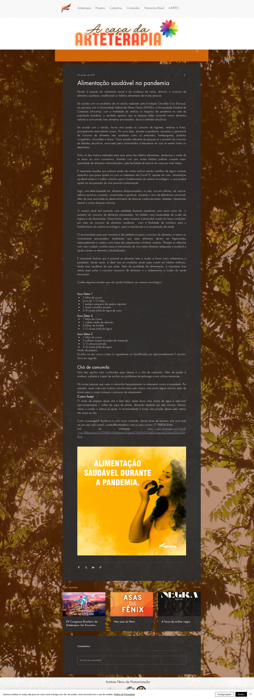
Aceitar (241, 694)
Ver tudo (197, 586)
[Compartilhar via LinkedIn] (93, 567)
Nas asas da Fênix (124, 621)
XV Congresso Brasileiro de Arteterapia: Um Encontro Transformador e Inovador (81, 623)
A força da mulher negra (176, 621)
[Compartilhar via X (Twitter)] (86, 567)
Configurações (224, 694)
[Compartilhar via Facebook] (78, 567)
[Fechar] (250, 694)
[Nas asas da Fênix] (131, 604)
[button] (84, 8)
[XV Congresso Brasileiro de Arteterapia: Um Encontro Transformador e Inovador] (84, 604)
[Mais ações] (184, 75)
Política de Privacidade (124, 694)
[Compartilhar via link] (100, 567)
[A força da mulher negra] (179, 604)
